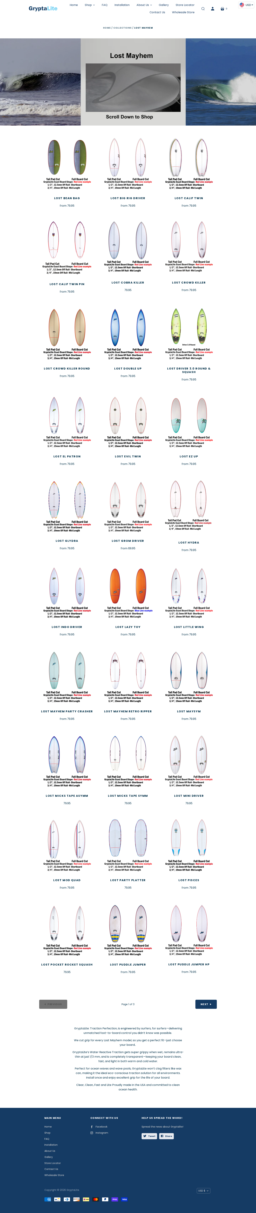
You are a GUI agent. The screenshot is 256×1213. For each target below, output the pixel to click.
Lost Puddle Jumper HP (189, 964)
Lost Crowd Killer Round (67, 369)
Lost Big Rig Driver (128, 198)
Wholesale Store (54, 1175)
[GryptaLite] (43, 9)
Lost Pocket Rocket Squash (67, 965)
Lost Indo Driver (67, 627)
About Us (49, 1151)
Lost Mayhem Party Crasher (67, 711)
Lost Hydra (189, 543)
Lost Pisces (189, 880)
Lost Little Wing (189, 627)
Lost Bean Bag (67, 198)
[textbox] (246, 5)
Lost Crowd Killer (189, 283)
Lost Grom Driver (128, 541)
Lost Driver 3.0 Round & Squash (189, 370)
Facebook (101, 1126)
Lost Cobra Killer (128, 283)
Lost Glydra (67, 541)
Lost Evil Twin (128, 456)
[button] (89, 5)
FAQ (46, 1139)
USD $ (201, 1190)
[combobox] (246, 5)
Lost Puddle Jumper (128, 965)
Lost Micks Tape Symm (128, 796)
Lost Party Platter (128, 880)
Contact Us (51, 1169)
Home (107, 27)
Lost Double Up (128, 369)
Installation (51, 1145)
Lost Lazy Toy (128, 627)
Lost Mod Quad (67, 880)
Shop (47, 1133)
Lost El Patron (67, 456)
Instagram (102, 1133)
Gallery (48, 1157)
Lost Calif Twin (189, 198)
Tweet (151, 1136)
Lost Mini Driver (189, 796)
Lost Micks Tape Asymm (67, 796)
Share (168, 1136)
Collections (122, 27)
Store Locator (52, 1163)
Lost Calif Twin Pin (67, 284)
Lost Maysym (189, 711)
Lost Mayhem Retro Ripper (128, 711)
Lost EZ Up (189, 456)
